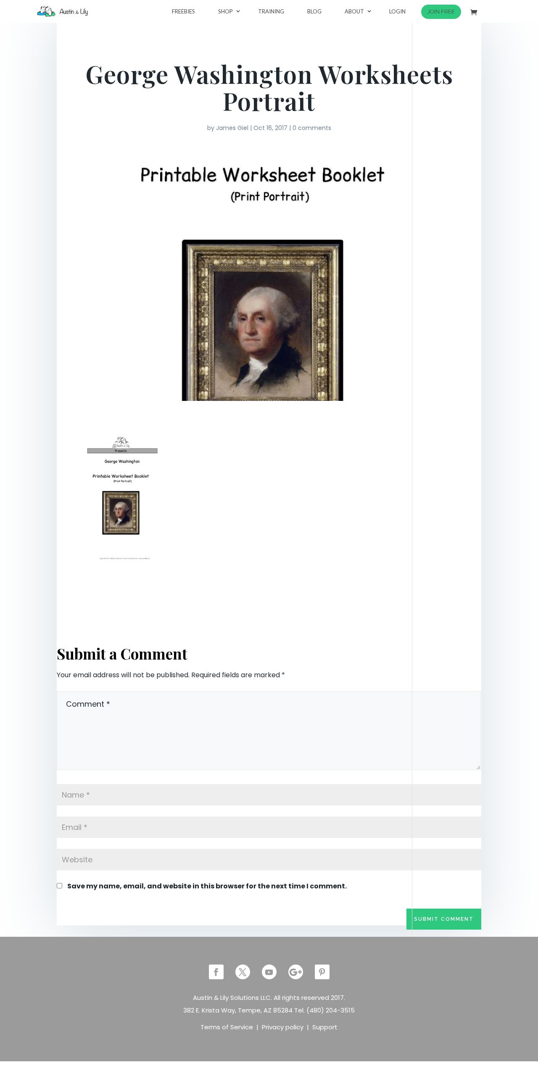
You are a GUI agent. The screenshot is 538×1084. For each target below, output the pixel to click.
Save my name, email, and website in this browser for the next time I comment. (207, 886)
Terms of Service (226, 1027)
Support (325, 1027)
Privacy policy (282, 1027)
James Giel (232, 128)
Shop (225, 11)
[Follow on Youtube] (269, 972)
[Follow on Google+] (295, 972)
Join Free (441, 11)
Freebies (183, 11)
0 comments (312, 128)
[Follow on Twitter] (242, 972)
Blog (314, 11)
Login (397, 11)
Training (271, 11)
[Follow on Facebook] (216, 972)
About (354, 11)
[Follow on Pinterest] (322, 972)
